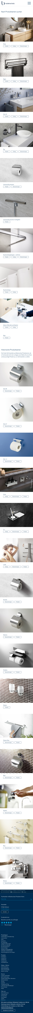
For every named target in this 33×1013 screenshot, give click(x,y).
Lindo (4, 564)
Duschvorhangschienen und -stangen (8, 952)
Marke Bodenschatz (5, 993)
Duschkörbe (3, 941)
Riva (4, 846)
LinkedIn (24, 892)
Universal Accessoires (8, 184)
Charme (5, 635)
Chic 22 (5, 114)
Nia (4, 149)
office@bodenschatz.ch (16, 892)
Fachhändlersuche (4, 962)
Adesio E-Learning (4, 971)
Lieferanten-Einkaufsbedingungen (7, 985)
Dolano (5, 705)
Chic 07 (5, 424)
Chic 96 (5, 389)
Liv (4, 529)
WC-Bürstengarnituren (5, 946)
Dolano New (6, 740)
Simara (5, 881)
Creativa (5, 670)
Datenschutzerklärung (7, 1007)
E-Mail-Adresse (5, 907)
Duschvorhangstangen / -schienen (11, 255)
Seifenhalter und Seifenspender (7, 950)
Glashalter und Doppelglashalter (7, 949)
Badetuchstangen (4, 948)
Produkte (6, 46)
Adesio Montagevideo (5, 968)
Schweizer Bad (4, 995)
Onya (4, 44)
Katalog (14, 46)
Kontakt (2, 998)
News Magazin (4, 997)
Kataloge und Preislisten (5, 975)
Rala (4, 335)
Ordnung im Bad (4, 994)
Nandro (5, 810)
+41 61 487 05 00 (6, 892)
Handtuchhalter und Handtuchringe (7, 936)
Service (3, 974)
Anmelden (5, 912)
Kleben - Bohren (5, 965)
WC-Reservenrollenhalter (5, 945)
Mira (4, 775)
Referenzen (3, 1000)
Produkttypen (4, 935)
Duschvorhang (6, 290)
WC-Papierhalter (4, 942)
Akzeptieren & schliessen (8, 1010)
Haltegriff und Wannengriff (6, 943)
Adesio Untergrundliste (5, 969)
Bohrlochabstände (4, 980)
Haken (2, 939)
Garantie (2, 981)
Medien (2, 988)
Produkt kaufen (4, 961)
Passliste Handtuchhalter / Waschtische (8, 978)
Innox (4, 494)
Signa (4, 79)
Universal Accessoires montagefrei (11, 220)
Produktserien (3, 958)
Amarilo (5, 600)
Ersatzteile (3, 982)
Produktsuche (3, 959)
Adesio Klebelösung (4, 967)
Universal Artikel (4, 938)
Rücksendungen (4, 987)
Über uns (3, 991)
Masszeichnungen (23, 46)
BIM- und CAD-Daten (5, 977)
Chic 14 (5, 459)
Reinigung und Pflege (5, 984)
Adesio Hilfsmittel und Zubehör (10, 325)
